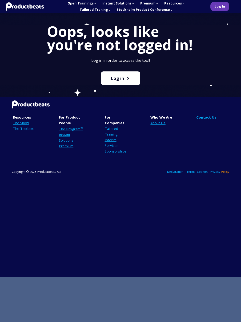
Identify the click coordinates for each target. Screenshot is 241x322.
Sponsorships (116, 151)
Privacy (215, 171)
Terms (191, 171)
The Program (71, 129)
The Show (21, 122)
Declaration (175, 171)
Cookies (203, 171)
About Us (157, 122)
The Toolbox (23, 128)
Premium (66, 146)
